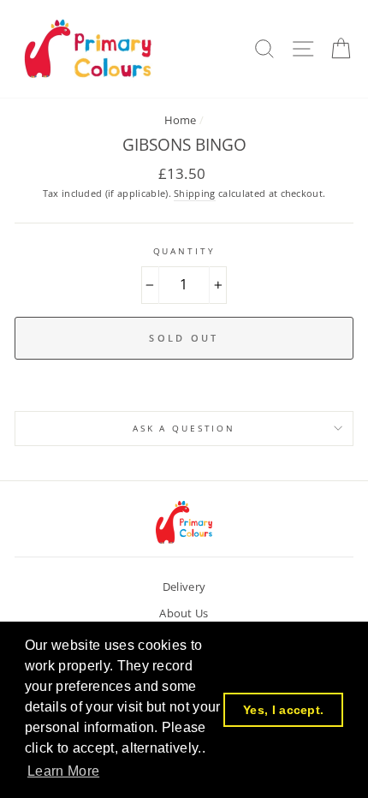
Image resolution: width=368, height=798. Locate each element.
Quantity (184, 251)
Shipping (195, 193)
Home (180, 120)
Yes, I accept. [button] (283, 710)
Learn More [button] (63, 771)
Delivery (184, 586)
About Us (184, 613)
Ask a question (184, 428)
